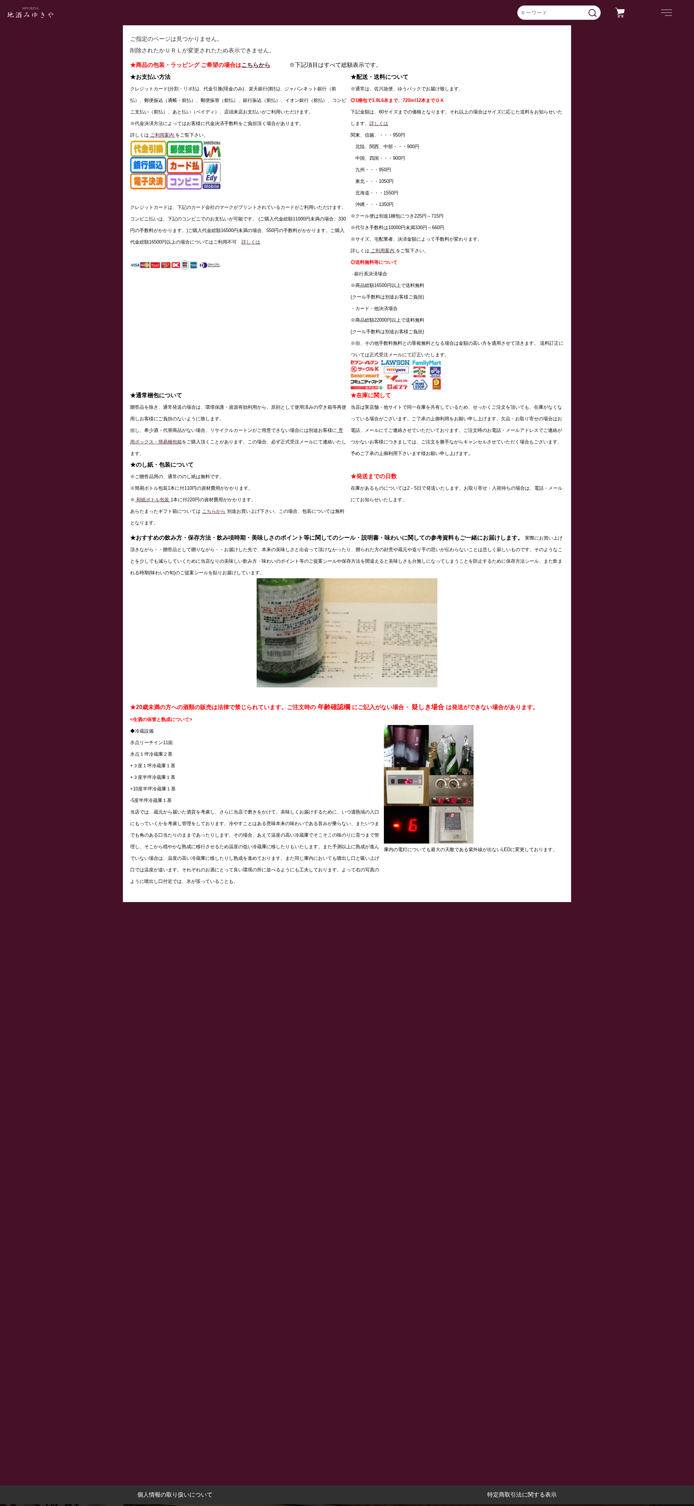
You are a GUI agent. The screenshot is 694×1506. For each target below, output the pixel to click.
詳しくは (250, 242)
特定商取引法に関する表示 (522, 1495)
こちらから (255, 65)
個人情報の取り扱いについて (175, 1495)
